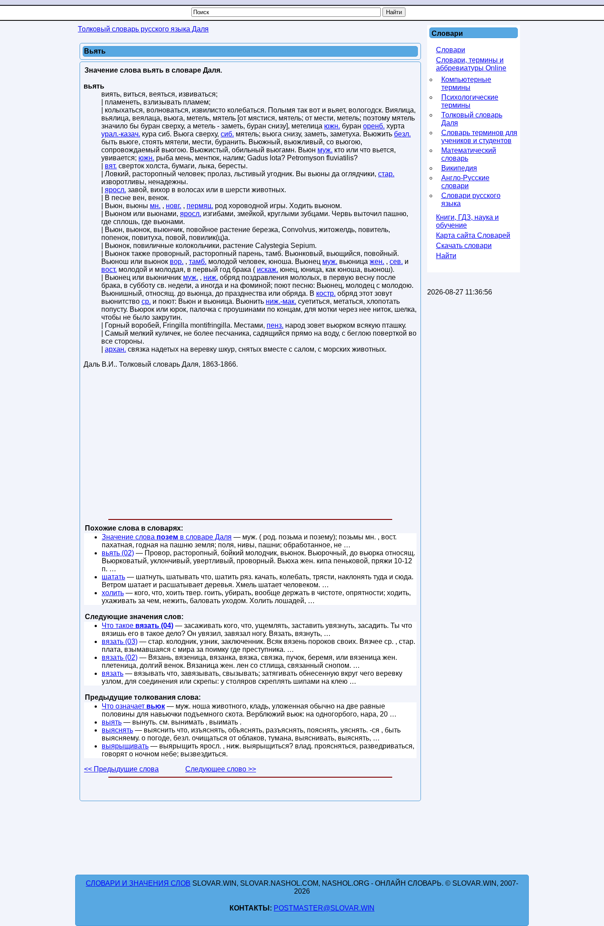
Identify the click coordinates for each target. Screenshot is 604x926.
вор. (176, 261)
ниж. (210, 277)
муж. (325, 150)
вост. (109, 269)
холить (113, 593)
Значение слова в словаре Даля (167, 537)
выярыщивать (125, 746)
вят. (111, 166)
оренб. (374, 126)
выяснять (117, 730)
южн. (332, 126)
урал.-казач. (120, 134)
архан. (115, 349)
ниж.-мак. (281, 301)
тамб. (197, 261)
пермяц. (200, 205)
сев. (396, 261)
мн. (155, 205)
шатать (113, 577)
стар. (386, 174)
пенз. (275, 325)
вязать (112, 673)
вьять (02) (118, 553)
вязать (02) (120, 657)
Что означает (133, 706)
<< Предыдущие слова (121, 769)
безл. (402, 134)
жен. (377, 261)
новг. (173, 205)
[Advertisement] (250, 446)
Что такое (137, 625)
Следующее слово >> (220, 769)
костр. (326, 293)
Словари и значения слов (138, 883)
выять (112, 722)
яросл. (115, 190)
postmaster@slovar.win (324, 908)
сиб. (227, 134)
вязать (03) (120, 641)
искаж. (267, 269)
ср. (146, 301)
